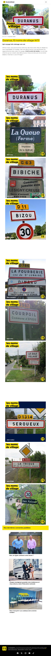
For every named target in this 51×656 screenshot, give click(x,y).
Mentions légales (21, 649)
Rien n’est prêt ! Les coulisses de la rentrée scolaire (23, 611)
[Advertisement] (25, 66)
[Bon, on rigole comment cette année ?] (25, 543)
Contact (30, 649)
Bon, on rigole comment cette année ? (21, 555)
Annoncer (26, 649)
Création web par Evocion (12, 649)
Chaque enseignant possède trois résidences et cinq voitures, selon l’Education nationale (25, 583)
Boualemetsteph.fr (12, 647)
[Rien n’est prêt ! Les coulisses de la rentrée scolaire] (25, 598)
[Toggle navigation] (46, 2)
